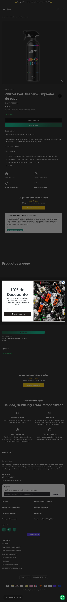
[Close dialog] (63, 282)
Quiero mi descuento (17, 314)
